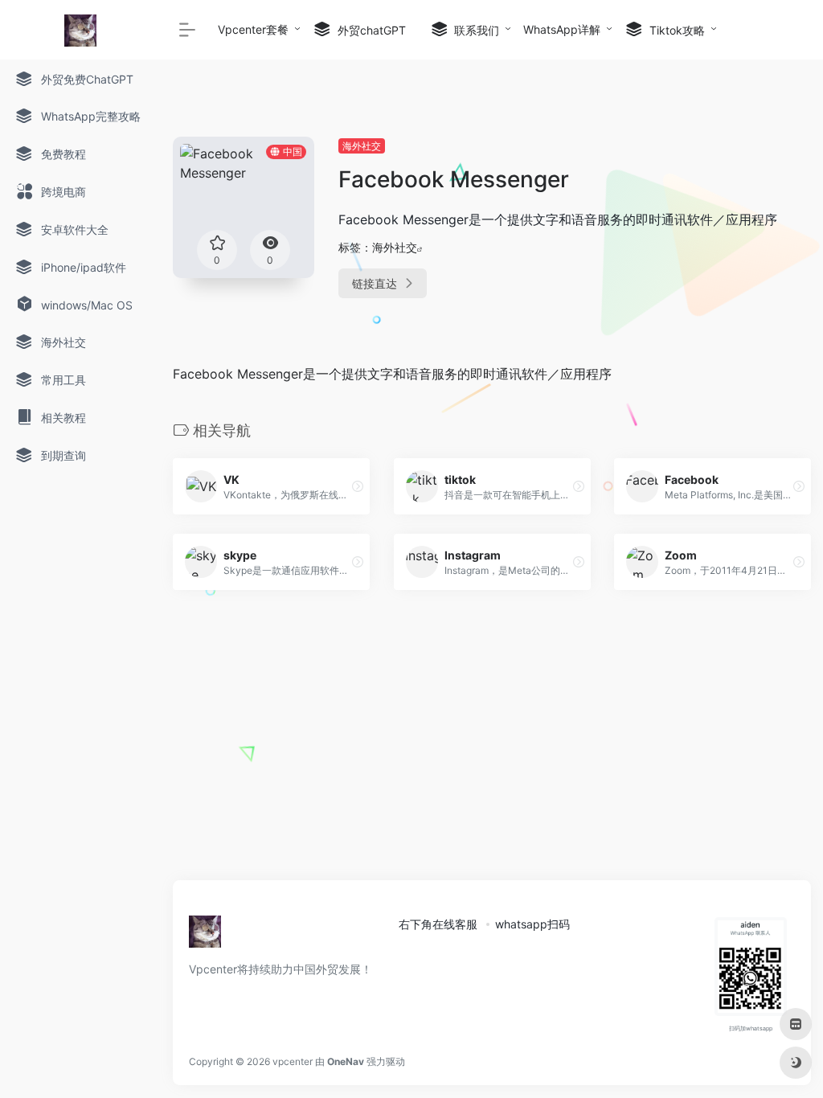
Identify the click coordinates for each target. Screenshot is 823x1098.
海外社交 (361, 146)
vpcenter (292, 1061)
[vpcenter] (205, 936)
